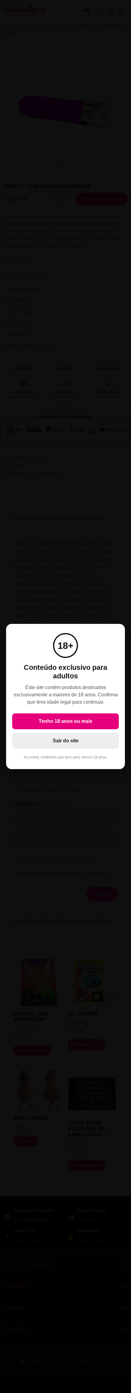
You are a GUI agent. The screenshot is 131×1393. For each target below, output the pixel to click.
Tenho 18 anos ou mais (65, 721)
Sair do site (66, 740)
